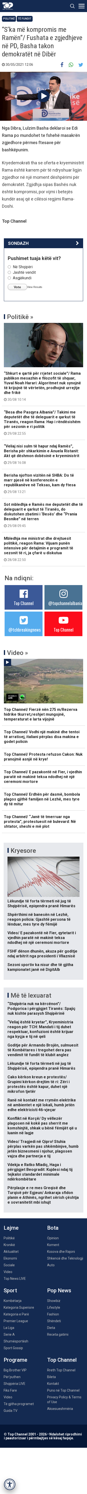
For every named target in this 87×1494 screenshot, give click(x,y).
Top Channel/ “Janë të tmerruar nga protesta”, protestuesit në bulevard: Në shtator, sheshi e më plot (40, 821)
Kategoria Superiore (19, 1307)
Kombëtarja (13, 1301)
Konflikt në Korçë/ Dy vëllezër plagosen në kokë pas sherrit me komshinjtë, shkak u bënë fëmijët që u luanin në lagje (42, 1125)
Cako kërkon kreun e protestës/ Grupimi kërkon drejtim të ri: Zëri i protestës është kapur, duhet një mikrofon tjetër (38, 1084)
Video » (17, 652)
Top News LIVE (15, 1279)
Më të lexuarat (31, 995)
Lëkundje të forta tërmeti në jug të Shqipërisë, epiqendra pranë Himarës (41, 903)
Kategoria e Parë (16, 1314)
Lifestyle (53, 1307)
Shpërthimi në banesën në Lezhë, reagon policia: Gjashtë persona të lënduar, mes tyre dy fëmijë (39, 919)
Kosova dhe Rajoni (61, 1252)
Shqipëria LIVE (14, 1384)
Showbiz (53, 1301)
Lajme (11, 1228)
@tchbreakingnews (24, 630)
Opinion (53, 1238)
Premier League (16, 1321)
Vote (17, 287)
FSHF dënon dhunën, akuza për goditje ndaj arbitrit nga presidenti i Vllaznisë (42, 953)
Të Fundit (24, 18)
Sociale (9, 1265)
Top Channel (24, 603)
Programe (15, 1360)
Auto (51, 1265)
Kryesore (23, 850)
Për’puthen (12, 1377)
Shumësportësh (16, 1341)
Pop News (59, 1290)
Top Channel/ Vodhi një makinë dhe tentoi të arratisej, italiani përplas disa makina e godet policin (42, 737)
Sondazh (18, 243)
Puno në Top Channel (63, 1390)
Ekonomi (10, 1258)
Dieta (51, 1328)
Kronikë (9, 1245)
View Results (34, 287)
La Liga (9, 1328)
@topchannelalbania (65, 603)
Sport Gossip (13, 1348)
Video (8, 1272)
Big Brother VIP (15, 1370)
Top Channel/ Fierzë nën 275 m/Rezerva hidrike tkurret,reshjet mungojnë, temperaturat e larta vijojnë (40, 714)
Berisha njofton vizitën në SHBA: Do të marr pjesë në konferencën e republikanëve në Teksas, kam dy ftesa (40, 483)
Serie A (9, 1334)
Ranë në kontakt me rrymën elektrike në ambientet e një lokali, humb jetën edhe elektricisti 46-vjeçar (41, 1105)
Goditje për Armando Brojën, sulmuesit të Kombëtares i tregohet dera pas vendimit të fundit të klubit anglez (42, 1050)
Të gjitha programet (19, 1404)
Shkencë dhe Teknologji (65, 1258)
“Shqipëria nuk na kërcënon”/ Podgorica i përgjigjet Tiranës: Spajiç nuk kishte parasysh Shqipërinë (41, 1008)
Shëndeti (54, 1321)
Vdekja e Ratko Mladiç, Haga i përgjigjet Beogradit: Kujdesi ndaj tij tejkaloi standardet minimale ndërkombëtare (39, 1171)
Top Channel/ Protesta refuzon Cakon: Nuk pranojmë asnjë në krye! (43, 756)
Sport (10, 1290)
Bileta (51, 1377)
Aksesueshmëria (60, 1409)
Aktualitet (11, 1252)
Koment (53, 1245)
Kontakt (53, 1384)
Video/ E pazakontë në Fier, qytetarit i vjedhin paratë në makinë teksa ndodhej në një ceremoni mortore (41, 938)
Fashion (53, 1314)
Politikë (9, 18)
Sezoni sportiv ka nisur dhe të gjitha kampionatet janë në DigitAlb (40, 967)
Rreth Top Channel (61, 1370)
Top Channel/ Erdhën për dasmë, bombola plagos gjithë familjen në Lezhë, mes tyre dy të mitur (42, 799)
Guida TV (10, 1411)
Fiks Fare (10, 1390)
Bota (52, 1228)
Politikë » (20, 316)
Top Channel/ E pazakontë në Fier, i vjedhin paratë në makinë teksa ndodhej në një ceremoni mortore (43, 777)
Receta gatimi (57, 1334)
